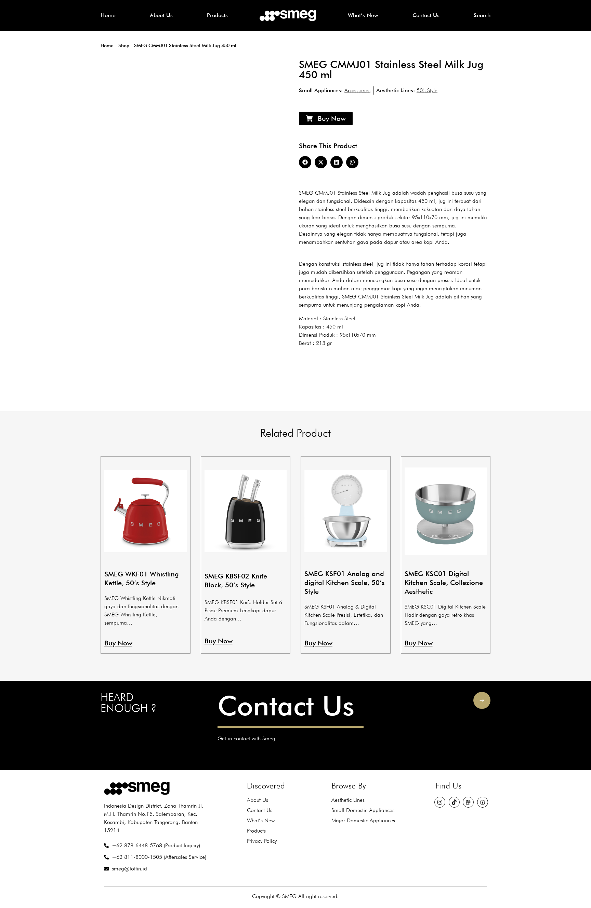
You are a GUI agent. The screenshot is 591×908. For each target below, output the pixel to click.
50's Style (427, 90)
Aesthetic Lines (348, 800)
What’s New (363, 15)
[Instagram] (439, 802)
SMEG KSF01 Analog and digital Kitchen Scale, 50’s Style (344, 583)
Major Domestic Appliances (363, 820)
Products (217, 15)
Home (108, 15)
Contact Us (425, 15)
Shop (123, 45)
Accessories (357, 90)
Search (482, 15)
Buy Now (118, 643)
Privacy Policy (262, 841)
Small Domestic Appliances (362, 810)
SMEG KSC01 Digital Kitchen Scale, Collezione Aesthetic (444, 583)
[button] (326, 118)
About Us (161, 15)
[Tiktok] (454, 802)
